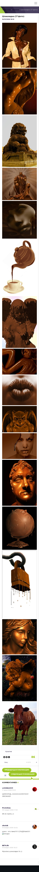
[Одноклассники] (7, 757)
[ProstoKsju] (34, 808)
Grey (6, 762)
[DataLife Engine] (3, 3)
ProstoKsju (6, 808)
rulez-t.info (6, 9)
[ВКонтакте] (4, 757)
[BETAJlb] (34, 845)
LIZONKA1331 (7, 788)
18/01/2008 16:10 (8, 19)
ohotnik (5, 825)
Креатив (16, 9)
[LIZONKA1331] (34, 788)
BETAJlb (5, 845)
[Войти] (9, 3)
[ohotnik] (34, 825)
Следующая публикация (22, 774)
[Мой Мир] (9, 757)
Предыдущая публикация (17, 770)
